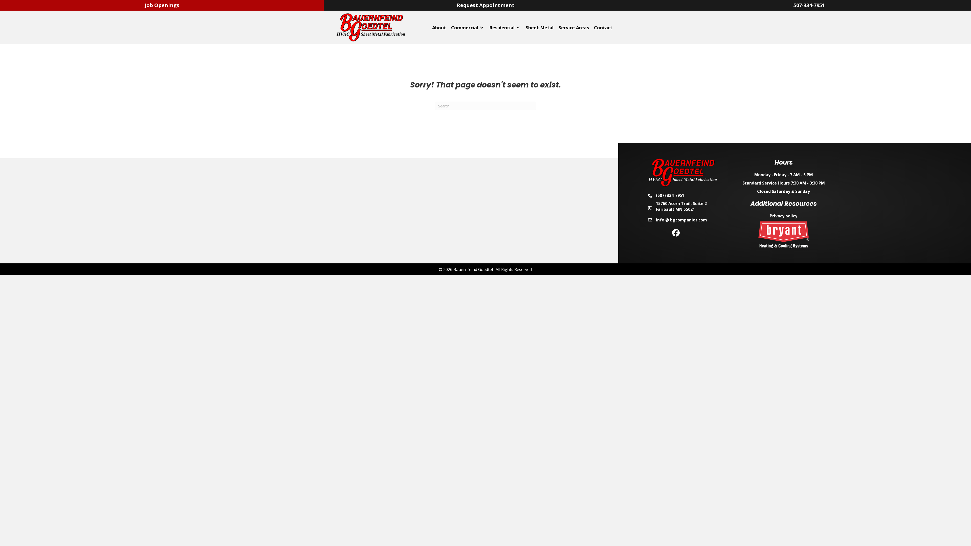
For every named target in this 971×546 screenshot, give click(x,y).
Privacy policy (783, 216)
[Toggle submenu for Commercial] (482, 27)
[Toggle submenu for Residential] (518, 27)
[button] (675, 232)
